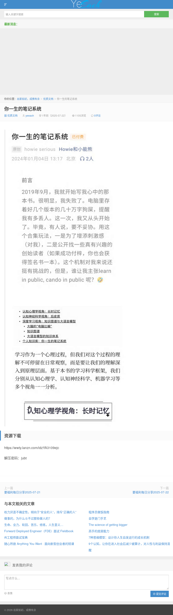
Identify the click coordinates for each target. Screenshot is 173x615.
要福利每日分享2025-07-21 (22, 492)
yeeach (30, 115)
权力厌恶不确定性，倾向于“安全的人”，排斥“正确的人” (40, 512)
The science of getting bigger (108, 524)
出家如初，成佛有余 (86, 4)
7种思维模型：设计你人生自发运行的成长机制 (119, 537)
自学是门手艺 (97, 518)
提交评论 (160, 594)
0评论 (97, 115)
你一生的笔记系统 (22, 108)
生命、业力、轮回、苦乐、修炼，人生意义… (33, 524)
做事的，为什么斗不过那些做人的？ (27, 518)
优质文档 (48, 99)
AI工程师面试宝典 (16, 537)
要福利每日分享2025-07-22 (150, 492)
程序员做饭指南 (99, 512)
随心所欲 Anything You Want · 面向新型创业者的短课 (39, 544)
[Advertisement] (86, 60)
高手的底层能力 (99, 531)
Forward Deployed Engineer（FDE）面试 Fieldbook (38, 531)
